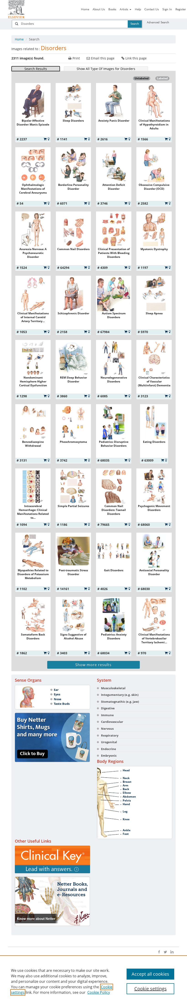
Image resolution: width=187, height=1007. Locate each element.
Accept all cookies (150, 974)
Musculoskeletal (113, 688)
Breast (127, 782)
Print (76, 58)
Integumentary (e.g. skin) (119, 695)
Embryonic (109, 755)
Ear (56, 690)
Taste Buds (62, 704)
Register (180, 9)
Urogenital (109, 742)
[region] (93, 981)
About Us (99, 9)
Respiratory (109, 735)
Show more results (93, 664)
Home (85, 9)
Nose (57, 699)
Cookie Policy (98, 992)
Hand (126, 804)
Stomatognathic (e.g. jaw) (120, 702)
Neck (126, 778)
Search (134, 24)
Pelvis (127, 800)
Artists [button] (124, 9)
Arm (125, 785)
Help (138, 9)
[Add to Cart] (45, 139)
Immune (107, 715)
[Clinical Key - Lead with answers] (52, 859)
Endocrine (108, 749)
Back (126, 789)
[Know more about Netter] (52, 901)
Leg (125, 811)
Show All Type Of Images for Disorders (106, 69)
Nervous (107, 729)
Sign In (167, 9)
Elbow (127, 793)
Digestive (108, 708)
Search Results (35, 69)
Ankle (126, 830)
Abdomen (129, 797)
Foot (126, 834)
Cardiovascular (112, 722)
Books (112, 9)
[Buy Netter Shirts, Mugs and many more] (52, 737)
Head (126, 770)
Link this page (136, 58)
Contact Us (151, 9)
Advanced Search (158, 22)
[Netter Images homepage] (16, 9)
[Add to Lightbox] (48, 139)
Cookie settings (150, 989)
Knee (126, 819)
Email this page (102, 58)
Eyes (57, 694)
